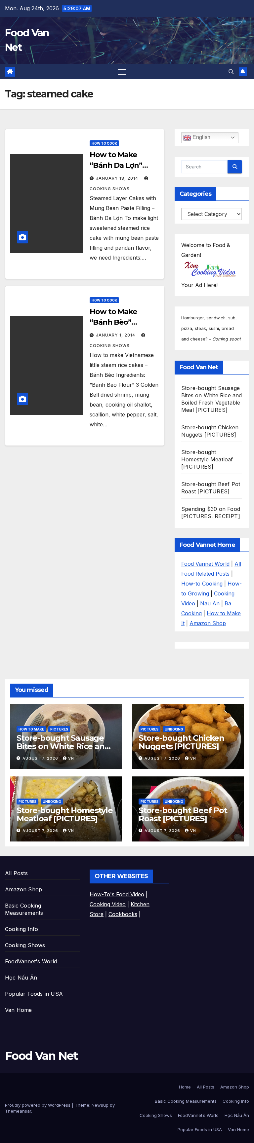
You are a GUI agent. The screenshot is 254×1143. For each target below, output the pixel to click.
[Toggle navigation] (122, 72)
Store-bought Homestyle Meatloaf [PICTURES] (207, 459)
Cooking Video (108, 904)
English (200, 137)
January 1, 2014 (116, 335)
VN (71, 758)
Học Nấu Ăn (21, 977)
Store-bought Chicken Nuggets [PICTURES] (181, 742)
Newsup (100, 1105)
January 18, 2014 (118, 178)
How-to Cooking (202, 583)
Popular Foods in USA (34, 993)
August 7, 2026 (41, 758)
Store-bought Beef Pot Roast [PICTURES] (183, 814)
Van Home (18, 1010)
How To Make (31, 729)
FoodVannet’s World (198, 1115)
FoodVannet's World (31, 961)
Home (185, 1086)
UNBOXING (174, 729)
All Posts (16, 873)
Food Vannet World (205, 563)
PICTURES (59, 729)
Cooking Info (21, 929)
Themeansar (18, 1111)
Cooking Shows (25, 945)
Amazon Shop (208, 623)
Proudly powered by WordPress (38, 1105)
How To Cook (104, 143)
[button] (231, 71)
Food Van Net (41, 1056)
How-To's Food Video (117, 894)
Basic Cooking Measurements (186, 1101)
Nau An (210, 603)
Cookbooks (122, 914)
